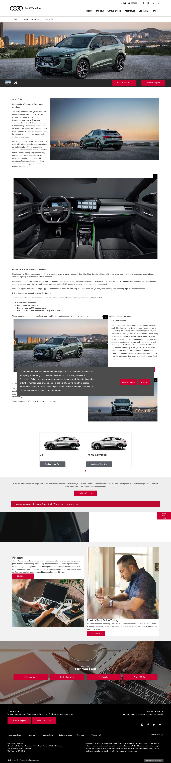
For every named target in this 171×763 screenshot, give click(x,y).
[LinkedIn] (153, 3)
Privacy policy (32, 735)
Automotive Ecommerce (29, 760)
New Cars (44, 19)
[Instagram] (158, 3)
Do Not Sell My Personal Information (37, 390)
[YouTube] (148, 3)
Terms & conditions (15, 735)
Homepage (35, 19)
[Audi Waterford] (25, 8)
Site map (80, 735)
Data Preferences (65, 735)
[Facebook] (143, 3)
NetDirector (12, 760)
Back (15, 19)
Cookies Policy (48, 735)
